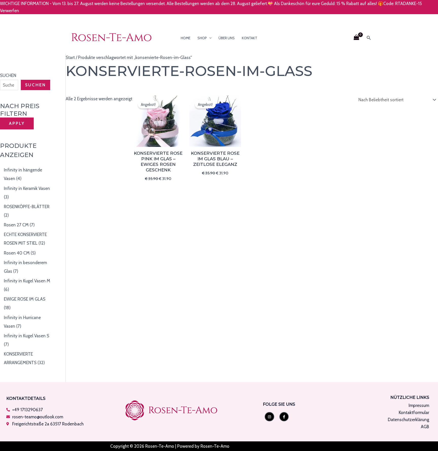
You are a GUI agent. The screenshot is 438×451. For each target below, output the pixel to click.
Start (70, 57)
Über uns (226, 38)
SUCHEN (8, 75)
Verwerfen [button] (9, 10)
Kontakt (249, 38)
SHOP (202, 38)
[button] (209, 38)
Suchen (35, 84)
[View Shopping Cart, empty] (356, 38)
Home (185, 38)
